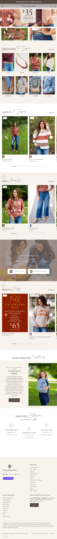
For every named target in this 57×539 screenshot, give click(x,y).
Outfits (14, 112)
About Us (32, 478)
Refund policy (45, 533)
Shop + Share (33, 469)
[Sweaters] (35, 62)
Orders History (33, 486)
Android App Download (29, 437)
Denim (8, 72)
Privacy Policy (6, 516)
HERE (14, 432)
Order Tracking (33, 490)
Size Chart (5, 508)
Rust (3, 156)
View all (51, 49)
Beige (30, 334)
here (9, 527)
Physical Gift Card (34, 473)
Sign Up (34, 504)
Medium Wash (30, 225)
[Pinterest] (15, 474)
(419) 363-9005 (13, 434)
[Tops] (49, 62)
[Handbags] (35, 85)
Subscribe (32, 471)
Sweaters (35, 72)
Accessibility (51, 533)
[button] (5, 137)
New (11, 181)
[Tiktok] (12, 474)
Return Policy (6, 506)
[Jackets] (49, 85)
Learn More (14, 400)
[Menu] (2, 6)
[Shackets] (22, 85)
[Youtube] (6, 474)
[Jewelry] (22, 62)
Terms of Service (38, 533)
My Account (33, 484)
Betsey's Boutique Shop (10, 533)
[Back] (2, 1)
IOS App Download (29, 435)
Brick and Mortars (7, 502)
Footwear (8, 96)
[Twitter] (18, 474)
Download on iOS (19, 271)
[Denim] (8, 62)
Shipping (5, 510)
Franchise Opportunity (8, 498)
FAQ (4, 514)
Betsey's (11, 290)
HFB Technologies (24, 533)
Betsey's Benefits (34, 467)
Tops (49, 72)
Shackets (21, 96)
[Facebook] (3, 474)
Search (31, 488)
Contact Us (32, 482)
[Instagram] (9, 474)
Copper (3, 225)
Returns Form (6, 504)
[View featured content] (28, 13)
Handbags (35, 96)
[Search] (51, 6)
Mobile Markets (6, 500)
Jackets (49, 96)
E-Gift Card (32, 476)
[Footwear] (8, 85)
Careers (4, 512)
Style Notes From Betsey (36, 480)
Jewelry (21, 72)
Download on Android (40, 271)
